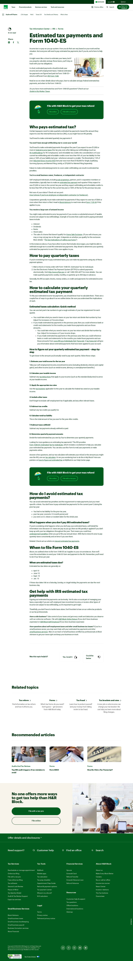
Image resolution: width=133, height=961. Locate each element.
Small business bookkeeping (18, 922)
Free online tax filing (15, 880)
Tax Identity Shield (14, 893)
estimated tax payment (68, 182)
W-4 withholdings (36, 153)
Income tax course (103, 883)
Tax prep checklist (43, 880)
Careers (99, 877)
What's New (64, 14)
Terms (39, 912)
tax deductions (45, 377)
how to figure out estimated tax (50, 460)
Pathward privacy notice (46, 918)
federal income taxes (44, 150)
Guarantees (100, 896)
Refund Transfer (72, 877)
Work (31, 14)
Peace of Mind (13, 890)
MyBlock (40, 870)
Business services (41, 7)
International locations (74, 909)
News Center (100, 886)
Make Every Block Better (104, 873)
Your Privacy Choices (30, 956)
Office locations (72, 905)
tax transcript (92, 341)
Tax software (12, 883)
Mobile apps (41, 873)
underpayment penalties (39, 534)
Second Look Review (15, 886)
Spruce (69, 870)
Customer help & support (75, 899)
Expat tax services (14, 900)
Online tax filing (13, 873)
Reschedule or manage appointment (21, 870)
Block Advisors (65, 202)
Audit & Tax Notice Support (18, 896)
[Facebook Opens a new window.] (68, 947)
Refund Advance (72, 883)
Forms (52, 700)
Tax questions (71, 902)
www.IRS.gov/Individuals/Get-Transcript (69, 341)
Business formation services (18, 928)
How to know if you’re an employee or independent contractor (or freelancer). (59, 195)
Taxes (13, 7)
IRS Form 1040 (53, 76)
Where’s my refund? (44, 893)
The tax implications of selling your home (60, 240)
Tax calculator (42, 877)
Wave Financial (13, 931)
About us (99, 870)
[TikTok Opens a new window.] (63, 947)
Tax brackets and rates (109, 700)
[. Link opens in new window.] (15, 956)
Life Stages (24, 14)
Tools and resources (57, 7)
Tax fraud (80, 700)
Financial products (25, 7)
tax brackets (40, 389)
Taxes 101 (39, 14)
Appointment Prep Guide (46, 883)
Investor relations (102, 890)
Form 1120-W (91, 202)
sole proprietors (63, 180)
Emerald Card (71, 873)
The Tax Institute (102, 893)
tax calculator (50, 457)
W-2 (78, 244)
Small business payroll (16, 925)
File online (53, 112)
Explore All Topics (11, 14)
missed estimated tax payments (67, 541)
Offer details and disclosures (24, 837)
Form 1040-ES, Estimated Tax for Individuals (46, 445)
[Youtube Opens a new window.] (80, 947)
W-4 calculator (42, 896)
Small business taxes (15, 918)
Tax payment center (44, 890)
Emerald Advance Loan (75, 880)
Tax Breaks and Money (51, 14)
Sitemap (69, 912)
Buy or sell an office (103, 880)
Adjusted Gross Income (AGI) (44, 161)
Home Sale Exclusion (74, 234)
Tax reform (24, 700)
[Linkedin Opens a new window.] (85, 947)
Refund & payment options (47, 886)
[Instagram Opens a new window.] (74, 947)
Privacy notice (42, 915)
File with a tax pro (69, 112)
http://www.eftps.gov (56, 272)
